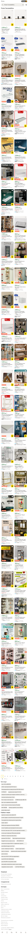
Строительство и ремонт (6, 914)
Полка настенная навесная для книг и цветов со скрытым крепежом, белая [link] (20, 106)
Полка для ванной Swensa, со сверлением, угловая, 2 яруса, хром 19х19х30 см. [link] (7, 466)
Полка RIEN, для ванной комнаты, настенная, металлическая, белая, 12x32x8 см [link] (19, 415)
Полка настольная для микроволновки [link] (6, 184)
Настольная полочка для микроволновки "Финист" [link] (20, 390)
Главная (2, 932)
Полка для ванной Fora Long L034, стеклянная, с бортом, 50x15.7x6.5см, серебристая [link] (7, 209)
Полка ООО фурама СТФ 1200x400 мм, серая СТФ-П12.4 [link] (7, 338)
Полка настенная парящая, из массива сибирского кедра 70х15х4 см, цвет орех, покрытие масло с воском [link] (7, 81)
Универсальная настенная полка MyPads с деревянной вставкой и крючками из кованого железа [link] (20, 81)
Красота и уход (4, 902)
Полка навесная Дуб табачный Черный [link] (6, 30)
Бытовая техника (4, 892)
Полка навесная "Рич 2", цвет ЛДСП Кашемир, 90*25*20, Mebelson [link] (20, 742)
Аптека (2, 900)
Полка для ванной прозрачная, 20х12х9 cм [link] (6, 643)
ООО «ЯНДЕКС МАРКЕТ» (9, 927)
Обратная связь (4, 922)
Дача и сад (3, 905)
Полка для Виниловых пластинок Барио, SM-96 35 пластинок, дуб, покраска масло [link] (7, 390)
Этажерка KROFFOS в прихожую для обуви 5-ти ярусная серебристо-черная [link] (7, 768)
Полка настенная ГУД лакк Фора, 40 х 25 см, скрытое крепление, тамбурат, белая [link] (7, 55)
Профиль (25, 932)
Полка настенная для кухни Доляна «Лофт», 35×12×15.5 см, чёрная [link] (20, 236)
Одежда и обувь (4, 897)
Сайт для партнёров (5, 879)
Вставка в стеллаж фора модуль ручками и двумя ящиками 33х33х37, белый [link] (20, 312)
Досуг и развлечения (5, 889)
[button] (26, 5)
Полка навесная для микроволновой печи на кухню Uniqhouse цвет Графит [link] (19, 768)
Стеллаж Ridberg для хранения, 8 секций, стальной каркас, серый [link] (19, 565)
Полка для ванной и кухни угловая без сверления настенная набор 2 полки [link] (20, 618)
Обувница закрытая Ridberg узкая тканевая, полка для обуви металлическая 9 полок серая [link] (7, 262)
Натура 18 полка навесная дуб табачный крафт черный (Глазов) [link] (20, 30)
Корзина (21, 932)
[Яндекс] (10, 929)
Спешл (7, 932)
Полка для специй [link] (18, 208)
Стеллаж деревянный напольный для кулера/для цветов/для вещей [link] (7, 364)
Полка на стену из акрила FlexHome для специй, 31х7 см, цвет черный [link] (7, 717)
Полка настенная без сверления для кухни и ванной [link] (6, 515)
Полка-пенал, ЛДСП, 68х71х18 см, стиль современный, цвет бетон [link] (7, 312)
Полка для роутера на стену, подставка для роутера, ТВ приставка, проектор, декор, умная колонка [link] (7, 692)
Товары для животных (5, 912)
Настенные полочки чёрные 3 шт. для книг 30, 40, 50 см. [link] (20, 338)
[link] (6, 784)
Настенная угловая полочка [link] (7, 286)
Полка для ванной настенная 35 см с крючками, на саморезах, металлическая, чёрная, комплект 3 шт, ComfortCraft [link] (7, 668)
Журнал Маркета (4, 925)
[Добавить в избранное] (12, 11)
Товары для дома (4, 899)
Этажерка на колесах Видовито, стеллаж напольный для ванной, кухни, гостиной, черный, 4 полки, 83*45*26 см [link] (7, 591)
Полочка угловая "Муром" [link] (20, 514)
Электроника (3, 895)
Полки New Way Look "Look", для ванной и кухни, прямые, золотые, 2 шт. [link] (20, 540)
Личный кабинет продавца (6, 874)
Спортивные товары (5, 910)
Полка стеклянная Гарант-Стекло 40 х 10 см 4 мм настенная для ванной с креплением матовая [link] (7, 106)
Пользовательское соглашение (7, 920)
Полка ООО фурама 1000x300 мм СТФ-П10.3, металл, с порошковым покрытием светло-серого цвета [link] (20, 184)
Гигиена (2, 894)
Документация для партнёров (7, 877)
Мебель (2, 890)
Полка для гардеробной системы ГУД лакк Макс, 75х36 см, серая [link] (19, 55)
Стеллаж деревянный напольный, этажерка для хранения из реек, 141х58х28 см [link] (7, 236)
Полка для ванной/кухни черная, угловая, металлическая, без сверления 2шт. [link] (19, 262)
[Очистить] (22, 4)
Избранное (16, 932)
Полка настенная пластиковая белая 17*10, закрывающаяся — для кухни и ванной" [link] (7, 540)
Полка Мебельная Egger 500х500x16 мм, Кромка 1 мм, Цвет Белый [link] (7, 441)
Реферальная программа (6, 884)
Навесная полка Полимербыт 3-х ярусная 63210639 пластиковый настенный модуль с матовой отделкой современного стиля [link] (7, 415)
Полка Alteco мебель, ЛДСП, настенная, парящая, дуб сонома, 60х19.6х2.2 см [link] (20, 591)
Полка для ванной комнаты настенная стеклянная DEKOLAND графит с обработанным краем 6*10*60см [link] (20, 668)
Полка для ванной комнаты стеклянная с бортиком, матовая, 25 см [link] (20, 717)
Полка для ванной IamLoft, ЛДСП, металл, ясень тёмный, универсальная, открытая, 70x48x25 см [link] (7, 131)
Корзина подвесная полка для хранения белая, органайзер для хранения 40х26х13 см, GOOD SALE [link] (20, 364)
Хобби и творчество (5, 904)
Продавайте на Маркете (6, 875)
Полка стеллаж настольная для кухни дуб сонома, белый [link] (20, 491)
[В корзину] (12, 24)
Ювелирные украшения (5, 917)
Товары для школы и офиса (6, 909)
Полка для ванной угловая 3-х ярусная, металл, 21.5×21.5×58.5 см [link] (20, 441)
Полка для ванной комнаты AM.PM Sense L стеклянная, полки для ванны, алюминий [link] (20, 157)
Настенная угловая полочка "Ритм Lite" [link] (20, 287)
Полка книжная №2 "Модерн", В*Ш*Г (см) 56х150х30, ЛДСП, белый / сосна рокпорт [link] (20, 466)
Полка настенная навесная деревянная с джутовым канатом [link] (7, 491)
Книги (2, 907)
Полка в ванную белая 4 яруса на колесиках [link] (19, 692)
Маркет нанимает (4, 923)
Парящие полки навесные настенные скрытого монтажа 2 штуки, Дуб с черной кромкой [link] (7, 565)
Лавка (11, 932)
